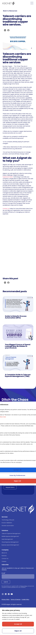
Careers (4, 561)
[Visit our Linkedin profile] (6, 594)
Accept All (18, 624)
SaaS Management (7, 539)
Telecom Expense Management (11, 533)
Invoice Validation (7, 522)
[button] (5, 30)
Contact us (6, 208)
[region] (18, 621)
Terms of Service (16, 599)
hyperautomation (8, 177)
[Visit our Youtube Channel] (12, 594)
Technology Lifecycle (8, 519)
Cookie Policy (25, 599)
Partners (4, 555)
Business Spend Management (10, 545)
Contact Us (5, 558)
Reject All (18, 631)
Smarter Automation (8, 525)
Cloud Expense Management (10, 542)
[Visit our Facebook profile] (9, 594)
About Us (4, 552)
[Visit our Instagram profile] (3, 594)
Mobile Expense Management (10, 536)
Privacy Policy (24, 586)
